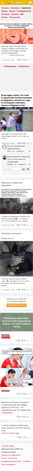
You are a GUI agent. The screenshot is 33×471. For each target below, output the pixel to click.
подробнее (6, 412)
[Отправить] (28, 169)
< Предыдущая (9, 66)
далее (4, 138)
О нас (4, 458)
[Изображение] (23, 169)
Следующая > (24, 66)
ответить (20, 151)
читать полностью (10, 433)
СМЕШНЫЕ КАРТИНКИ (16, 305)
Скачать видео (7, 446)
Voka (9, 151)
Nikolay (10, 164)
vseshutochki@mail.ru (11, 455)
